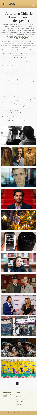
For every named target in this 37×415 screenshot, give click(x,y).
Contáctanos (19, 404)
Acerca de (18, 396)
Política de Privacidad (21, 401)
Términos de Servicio (21, 399)
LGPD (17, 407)
